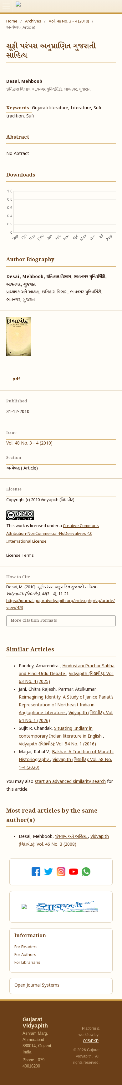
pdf (16, 379)
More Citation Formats (34, 621)
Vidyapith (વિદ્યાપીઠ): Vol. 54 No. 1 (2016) (57, 744)
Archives (33, 21)
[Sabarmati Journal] (68, 907)
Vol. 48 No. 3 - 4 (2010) (69, 21)
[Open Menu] (6, 6)
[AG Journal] (25, 906)
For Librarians (27, 962)
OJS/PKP (91, 1041)
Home (12, 21)
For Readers (26, 947)
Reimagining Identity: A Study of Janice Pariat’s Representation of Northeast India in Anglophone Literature (66, 705)
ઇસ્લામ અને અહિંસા (71, 837)
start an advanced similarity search (70, 782)
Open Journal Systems (36, 985)
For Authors (25, 955)
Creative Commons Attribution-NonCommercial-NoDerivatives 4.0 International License (52, 533)
